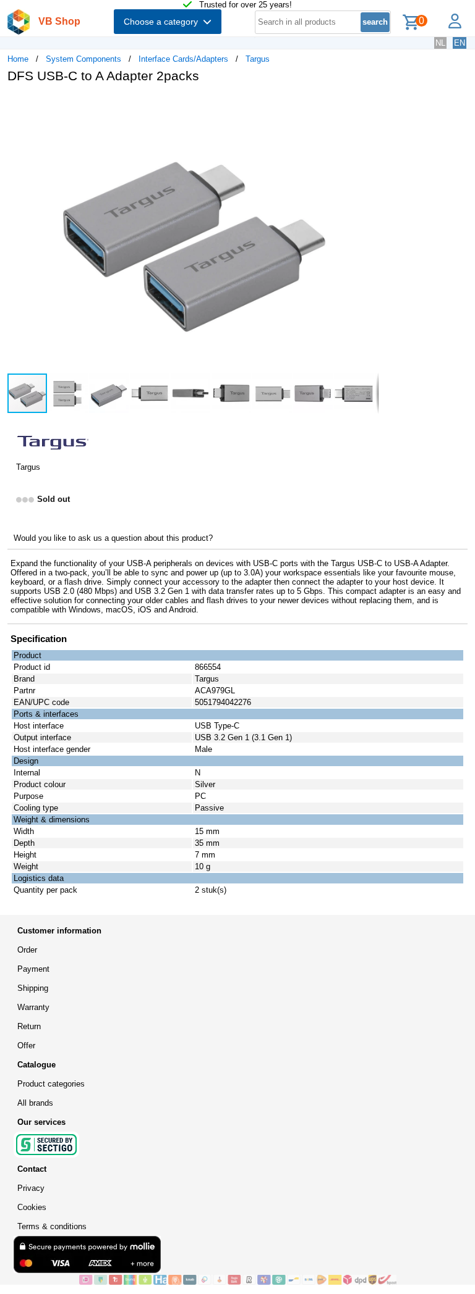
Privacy (31, 1188)
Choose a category (163, 22)
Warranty (33, 1007)
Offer (26, 1045)
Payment (33, 969)
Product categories (51, 1083)
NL (440, 43)
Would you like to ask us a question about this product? (113, 538)
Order (27, 949)
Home (17, 59)
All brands (35, 1103)
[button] (367, 105)
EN (459, 43)
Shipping (32, 988)
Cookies (31, 1207)
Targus (258, 59)
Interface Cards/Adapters (183, 59)
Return (29, 1026)
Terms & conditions (52, 1226)
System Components (83, 59)
